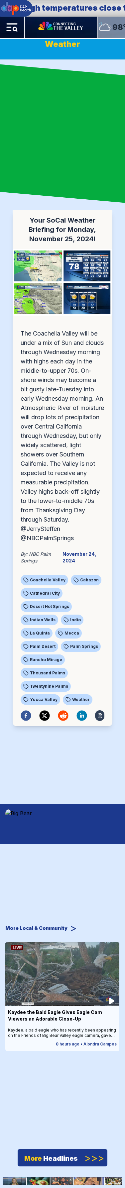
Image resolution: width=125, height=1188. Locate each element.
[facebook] (26, 715)
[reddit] (63, 715)
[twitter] (44, 715)
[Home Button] (61, 27)
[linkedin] (81, 715)
